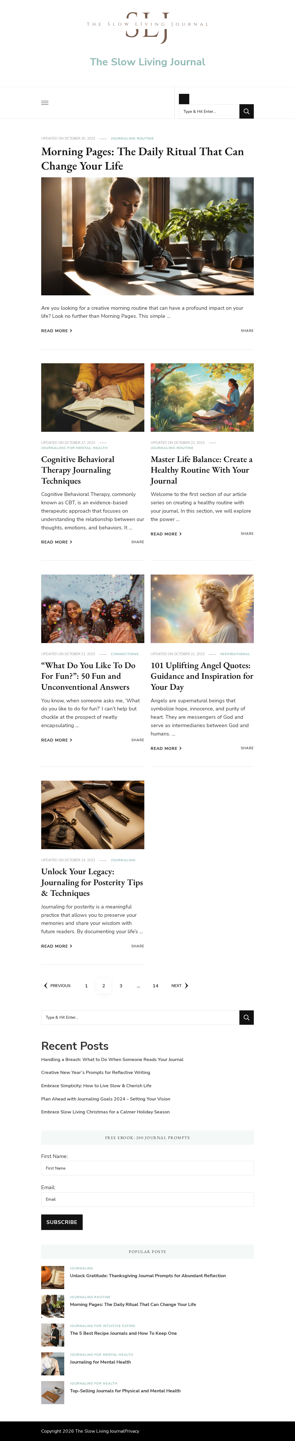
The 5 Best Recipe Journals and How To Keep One (123, 1333)
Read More (54, 331)
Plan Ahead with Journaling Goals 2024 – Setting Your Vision (105, 1099)
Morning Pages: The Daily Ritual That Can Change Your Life (142, 158)
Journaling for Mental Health (74, 448)
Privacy (131, 1431)
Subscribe (61, 1222)
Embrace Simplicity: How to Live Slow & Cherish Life (96, 1086)
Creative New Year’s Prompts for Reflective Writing (95, 1072)
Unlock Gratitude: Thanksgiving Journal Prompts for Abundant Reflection (148, 1276)
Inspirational (235, 654)
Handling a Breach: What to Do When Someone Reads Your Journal (112, 1059)
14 (157, 985)
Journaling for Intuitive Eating (102, 1326)
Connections (125, 654)
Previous (60, 985)
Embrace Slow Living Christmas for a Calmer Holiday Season (105, 1112)
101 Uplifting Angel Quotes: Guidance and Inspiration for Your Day (202, 675)
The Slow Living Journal (147, 62)
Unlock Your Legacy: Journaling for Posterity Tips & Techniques (92, 882)
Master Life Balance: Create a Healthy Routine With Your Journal (202, 469)
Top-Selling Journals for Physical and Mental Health (125, 1391)
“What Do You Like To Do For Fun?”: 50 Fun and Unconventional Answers (88, 675)
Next (176, 985)
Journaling (123, 860)
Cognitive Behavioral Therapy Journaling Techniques (77, 469)
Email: (48, 1187)
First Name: (54, 1156)
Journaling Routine (132, 138)
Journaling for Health (94, 1383)
